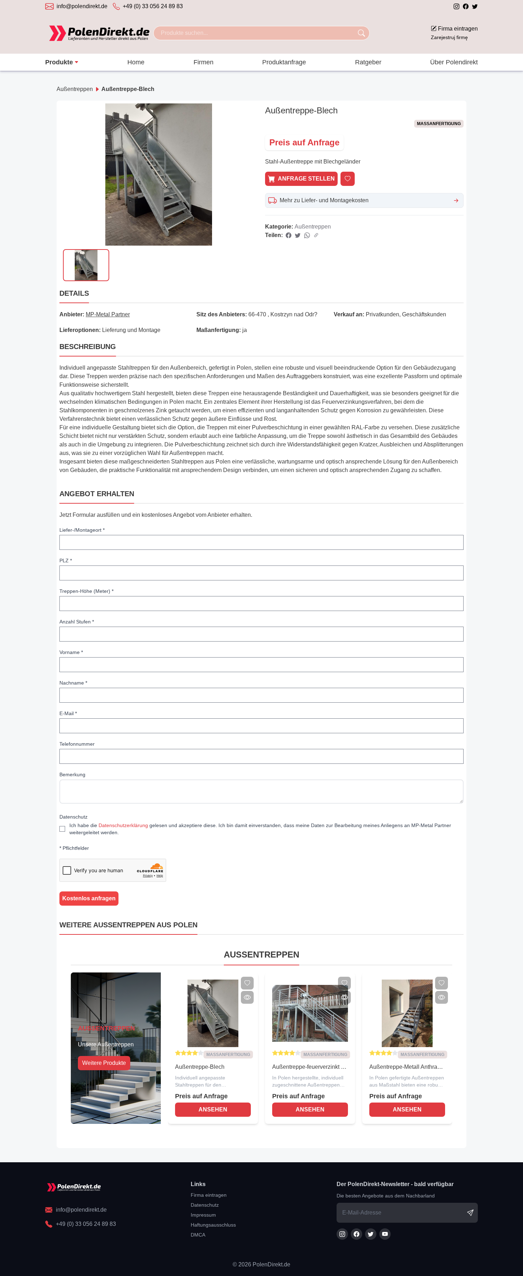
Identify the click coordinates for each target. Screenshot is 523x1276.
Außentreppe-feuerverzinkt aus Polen (309, 1067)
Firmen (203, 62)
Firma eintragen (454, 33)
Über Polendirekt (454, 62)
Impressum (203, 1215)
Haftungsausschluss (213, 1225)
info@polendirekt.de (82, 6)
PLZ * (65, 560)
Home (135, 62)
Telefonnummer (77, 744)
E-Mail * (68, 713)
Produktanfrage (284, 62)
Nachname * (73, 683)
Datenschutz (73, 817)
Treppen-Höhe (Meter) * (86, 591)
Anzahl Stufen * (76, 621)
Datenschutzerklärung (123, 825)
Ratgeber (368, 62)
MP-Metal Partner (108, 314)
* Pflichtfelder (74, 848)
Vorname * (71, 652)
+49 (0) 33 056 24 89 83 (153, 6)
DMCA (198, 1235)
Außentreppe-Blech (127, 89)
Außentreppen (75, 89)
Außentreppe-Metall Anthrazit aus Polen (406, 1067)
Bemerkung (72, 774)
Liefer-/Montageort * (82, 530)
